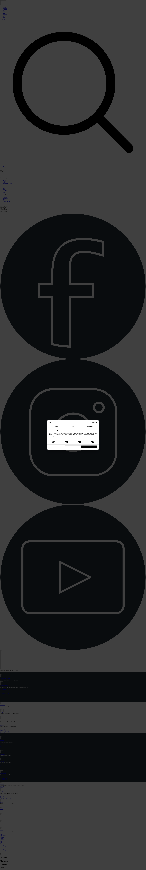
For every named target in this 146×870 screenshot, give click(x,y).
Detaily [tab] (73, 426)
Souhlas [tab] (56, 426)
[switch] (66, 442)
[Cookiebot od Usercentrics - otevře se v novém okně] (92, 422)
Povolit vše (89, 446)
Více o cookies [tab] (90, 426)
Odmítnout (73, 446)
